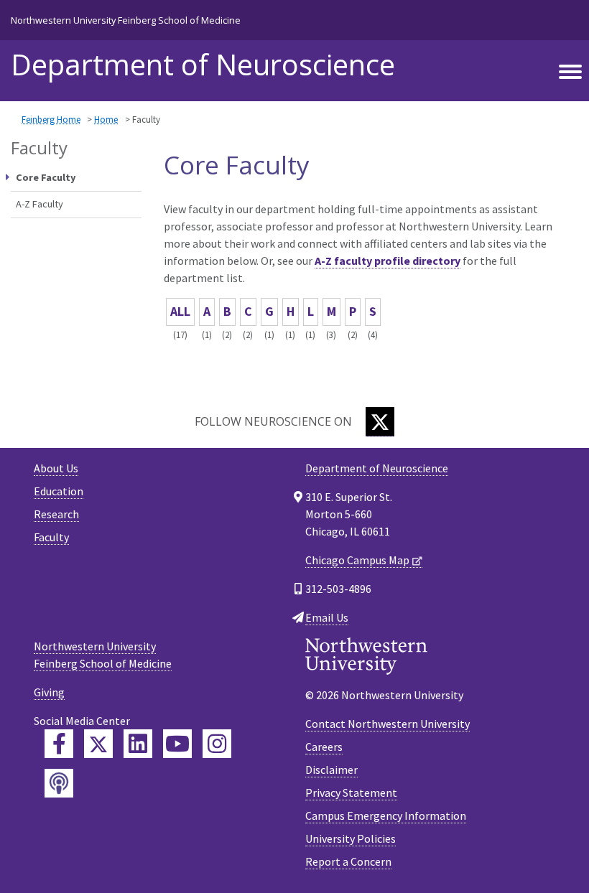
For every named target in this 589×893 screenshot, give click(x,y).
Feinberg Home (51, 119)
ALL (180, 311)
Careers (324, 746)
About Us (56, 468)
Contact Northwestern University (387, 723)
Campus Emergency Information (385, 815)
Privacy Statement (351, 792)
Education (58, 491)
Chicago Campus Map (357, 560)
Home (106, 119)
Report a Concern (348, 861)
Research (56, 514)
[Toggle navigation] (570, 72)
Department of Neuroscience (203, 64)
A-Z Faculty (39, 203)
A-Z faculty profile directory (387, 260)
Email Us (326, 617)
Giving (49, 692)
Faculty (51, 537)
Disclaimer (331, 769)
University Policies (350, 838)
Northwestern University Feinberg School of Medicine (126, 20)
